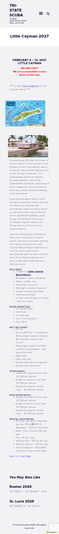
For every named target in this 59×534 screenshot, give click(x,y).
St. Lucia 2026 (21, 501)
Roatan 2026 (20, 487)
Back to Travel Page (20, 456)
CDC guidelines (30, 86)
